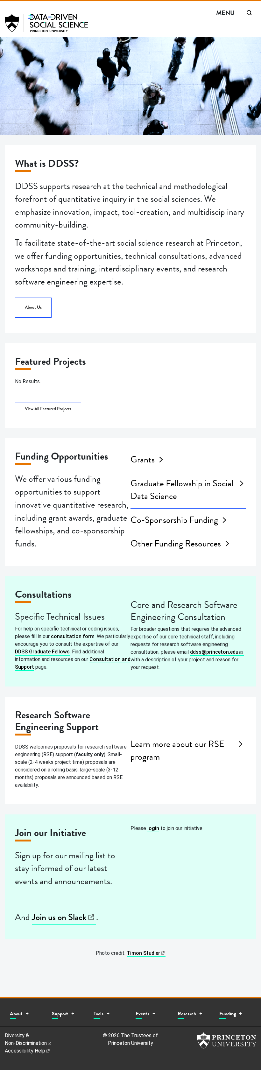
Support (60, 1013)
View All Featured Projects (48, 408)
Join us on (59, 917)
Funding (227, 1013)
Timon (143, 953)
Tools (98, 1013)
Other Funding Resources (175, 543)
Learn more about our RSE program (177, 751)
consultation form (73, 636)
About (16, 1013)
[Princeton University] (226, 1041)
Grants (142, 459)
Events (142, 1013)
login (153, 828)
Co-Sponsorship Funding (174, 520)
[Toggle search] (249, 13)
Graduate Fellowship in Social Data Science (181, 490)
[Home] (46, 25)
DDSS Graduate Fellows (42, 652)
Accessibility (25, 1051)
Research (187, 1013)
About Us (33, 307)
